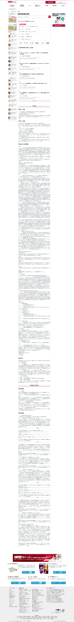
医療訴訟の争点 (34, 598)
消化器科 (33, 616)
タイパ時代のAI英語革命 (35, 603)
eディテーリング (11, 599)
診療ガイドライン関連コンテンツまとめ (25, 590)
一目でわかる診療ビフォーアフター (24, 612)
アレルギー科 (18, 617)
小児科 (21, 618)
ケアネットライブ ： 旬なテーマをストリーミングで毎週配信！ (55, 594)
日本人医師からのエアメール (36, 607)
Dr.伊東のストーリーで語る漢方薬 (24, 594)
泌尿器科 (52, 617)
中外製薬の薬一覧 (29, 36)
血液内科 (48, 616)
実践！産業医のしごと (35, 604)
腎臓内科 (36, 616)
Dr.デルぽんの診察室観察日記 (23, 603)
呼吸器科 (20, 616)
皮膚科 (24, 618)
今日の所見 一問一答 (12, 595)
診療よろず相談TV (35, 596)
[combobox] (33, 17)
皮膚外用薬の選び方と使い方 (23, 604)
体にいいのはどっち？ (22, 608)
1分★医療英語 (34, 600)
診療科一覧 (10, 590)
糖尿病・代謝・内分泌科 (42, 616)
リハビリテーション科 (46, 618)
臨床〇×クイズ (11, 594)
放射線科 (34, 618)
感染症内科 (52, 616)
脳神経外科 (39, 617)
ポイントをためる (11, 591)
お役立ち (10, 604)
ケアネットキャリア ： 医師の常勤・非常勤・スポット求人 (55, 589)
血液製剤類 (18, 11)
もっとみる (34, 100)
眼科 (31, 618)
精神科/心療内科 (34, 617)
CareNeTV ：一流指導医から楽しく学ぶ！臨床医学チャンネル (55, 591)
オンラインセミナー (12, 600)
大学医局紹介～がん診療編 (23, 589)
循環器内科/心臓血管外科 (26, 616)
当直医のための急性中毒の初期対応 (24, 598)
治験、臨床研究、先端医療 (13, 606)
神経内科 (29, 617)
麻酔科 (38, 618)
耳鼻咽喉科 (28, 618)
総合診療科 (52, 618)
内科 (17, 616)
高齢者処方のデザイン (22, 597)
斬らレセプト (21, 605)
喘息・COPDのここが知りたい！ (37, 592)
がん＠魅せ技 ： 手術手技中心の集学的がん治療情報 (54, 598)
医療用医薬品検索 (13, 11)
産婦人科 (56, 617)
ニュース (10, 598)
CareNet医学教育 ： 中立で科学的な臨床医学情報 (53, 595)
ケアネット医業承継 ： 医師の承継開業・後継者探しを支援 (55, 590)
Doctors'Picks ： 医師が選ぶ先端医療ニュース (53, 596)
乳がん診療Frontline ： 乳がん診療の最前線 (52, 597)
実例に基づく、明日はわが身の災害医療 (38, 595)
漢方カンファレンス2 (22, 595)
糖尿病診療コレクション (22, 599)
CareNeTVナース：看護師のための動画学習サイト (53, 592)
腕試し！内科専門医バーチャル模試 (37, 590)
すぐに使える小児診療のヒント (23, 607)
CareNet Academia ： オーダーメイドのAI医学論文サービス (55, 600)
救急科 (41, 618)
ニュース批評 (21, 591)
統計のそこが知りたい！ (35, 599)
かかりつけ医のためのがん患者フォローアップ (38, 608)
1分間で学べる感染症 (35, 591)
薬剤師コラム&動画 (35, 611)
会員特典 (10, 592)
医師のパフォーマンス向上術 (36, 605)
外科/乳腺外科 (44, 617)
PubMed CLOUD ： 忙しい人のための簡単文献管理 (54, 599)
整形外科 (49, 617)
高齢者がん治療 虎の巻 (35, 610)
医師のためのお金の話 (35, 606)
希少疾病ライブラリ (35, 597)
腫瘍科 (56, 616)
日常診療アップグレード (22, 611)
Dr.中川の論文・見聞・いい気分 (23, 600)
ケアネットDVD (11, 603)
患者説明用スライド (12, 597)
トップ (9, 11)
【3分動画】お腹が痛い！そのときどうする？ (25, 606)
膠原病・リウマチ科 (24, 617)
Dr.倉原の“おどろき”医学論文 (23, 592)
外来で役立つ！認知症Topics (23, 610)
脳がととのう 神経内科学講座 (36, 594)
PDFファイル (29, 39)
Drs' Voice (10, 605)
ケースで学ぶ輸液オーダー (23, 596)
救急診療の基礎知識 (35, 589)
